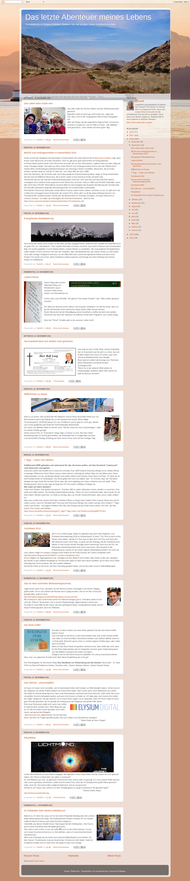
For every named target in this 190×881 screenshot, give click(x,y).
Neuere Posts (31, 855)
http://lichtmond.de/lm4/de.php (36, 793)
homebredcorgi (102, 871)
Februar (135, 227)
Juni (133, 213)
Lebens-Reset (31, 277)
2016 (132, 139)
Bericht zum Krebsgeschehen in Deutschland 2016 (50, 152)
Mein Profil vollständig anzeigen (140, 122)
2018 (132, 132)
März (134, 223)
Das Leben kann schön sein (38, 103)
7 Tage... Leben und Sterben (38, 460)
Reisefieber (30, 737)
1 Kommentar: (59, 381)
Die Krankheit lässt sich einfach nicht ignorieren (48, 341)
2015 (132, 234)
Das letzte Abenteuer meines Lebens (88, 17)
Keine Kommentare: (61, 140)
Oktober (135, 199)
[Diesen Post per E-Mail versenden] (74, 139)
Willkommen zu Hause (35, 394)
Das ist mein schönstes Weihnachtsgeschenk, (47, 583)
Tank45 (141, 101)
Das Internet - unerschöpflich (39, 682)
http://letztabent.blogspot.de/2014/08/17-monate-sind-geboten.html (51, 555)
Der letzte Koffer (32, 625)
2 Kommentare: (59, 797)
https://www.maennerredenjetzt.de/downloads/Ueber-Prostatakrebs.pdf (54, 201)
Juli (133, 210)
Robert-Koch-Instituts (102, 158)
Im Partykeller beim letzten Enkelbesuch (44, 810)
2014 (132, 238)
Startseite (73, 855)
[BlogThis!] (77, 139)
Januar (135, 230)
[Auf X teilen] (79, 139)
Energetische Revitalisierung (39, 218)
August (135, 206)
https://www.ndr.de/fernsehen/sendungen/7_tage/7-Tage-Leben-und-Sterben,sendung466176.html (65, 511)
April (134, 220)
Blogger (122, 871)
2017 (132, 135)
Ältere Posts (114, 855)
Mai (133, 217)
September (136, 203)
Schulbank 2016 (32, 528)
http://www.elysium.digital (35, 715)
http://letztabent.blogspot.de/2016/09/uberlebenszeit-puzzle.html (50, 597)
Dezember (136, 142)
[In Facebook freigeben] (82, 139)
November (136, 145)
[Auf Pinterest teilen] (84, 139)
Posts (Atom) (39, 861)
